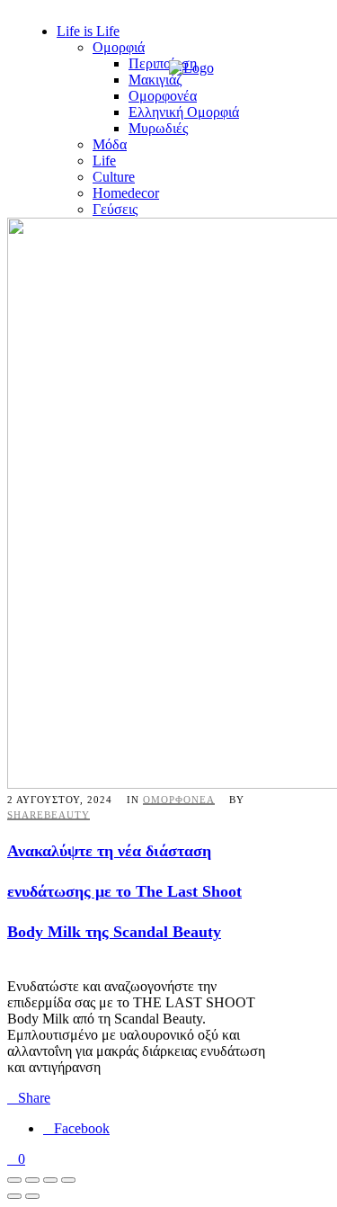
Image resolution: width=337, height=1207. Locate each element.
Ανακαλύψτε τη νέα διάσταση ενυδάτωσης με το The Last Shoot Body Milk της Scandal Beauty (124, 891)
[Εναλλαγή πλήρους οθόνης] (32, 1180)
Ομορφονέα (179, 799)
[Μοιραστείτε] (50, 1180)
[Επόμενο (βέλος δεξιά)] (32, 1196)
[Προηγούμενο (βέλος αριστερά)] (14, 1196)
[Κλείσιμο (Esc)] (68, 1180)
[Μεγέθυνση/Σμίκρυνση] (14, 1180)
